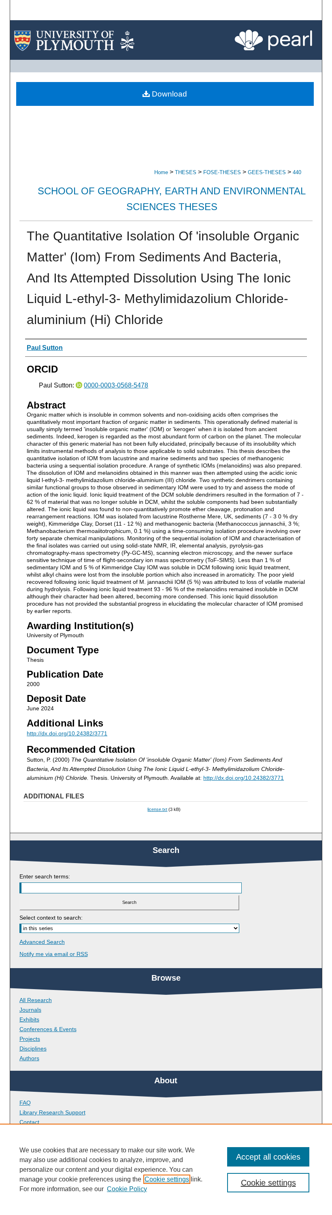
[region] (166, 1169)
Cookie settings (167, 1179)
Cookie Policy (127, 1189)
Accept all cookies (268, 1156)
